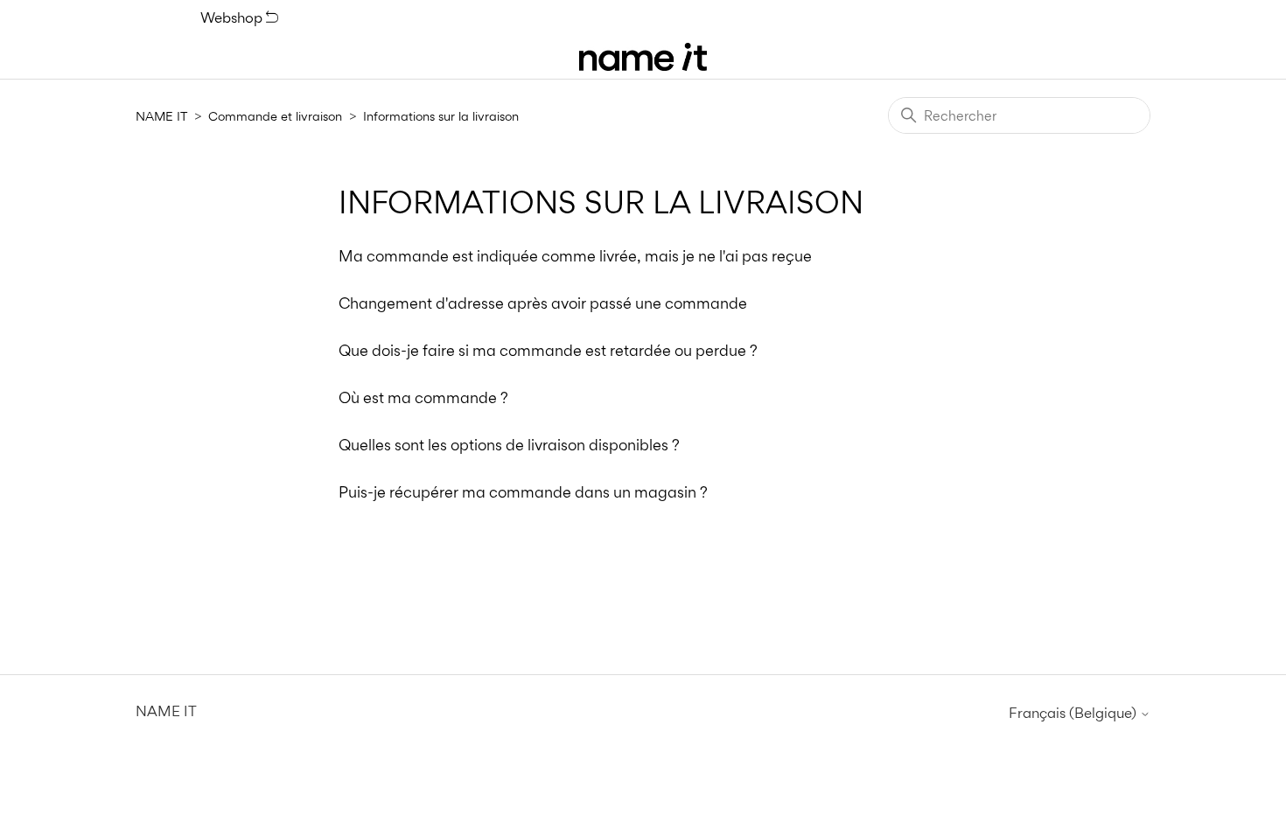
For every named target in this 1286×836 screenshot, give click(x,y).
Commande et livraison (275, 115)
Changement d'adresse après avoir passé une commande (543, 303)
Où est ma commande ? (423, 397)
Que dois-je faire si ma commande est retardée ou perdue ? (548, 350)
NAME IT (161, 115)
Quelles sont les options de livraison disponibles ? (509, 444)
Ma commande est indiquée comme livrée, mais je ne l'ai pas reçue (575, 256)
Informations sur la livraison (441, 115)
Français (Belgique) (1074, 713)
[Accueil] (642, 57)
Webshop (233, 17)
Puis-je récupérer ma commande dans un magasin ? (523, 492)
